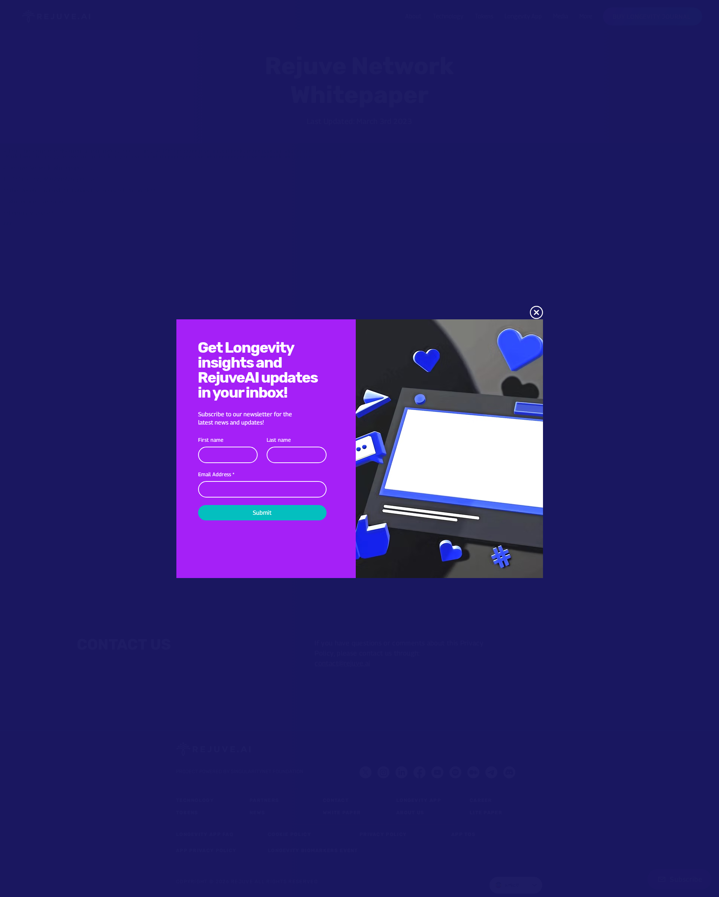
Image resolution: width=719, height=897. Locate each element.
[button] (536, 312)
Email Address (216, 474)
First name (210, 440)
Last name (279, 440)
